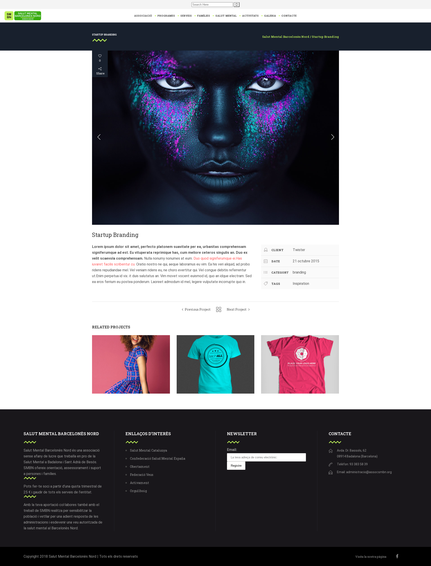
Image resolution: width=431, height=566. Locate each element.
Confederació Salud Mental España (157, 458)
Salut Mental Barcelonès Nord (285, 36)
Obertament (140, 466)
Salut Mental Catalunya (148, 450)
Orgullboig (138, 491)
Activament (139, 483)
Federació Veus (141, 474)
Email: (232, 450)
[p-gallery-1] (215, 138)
